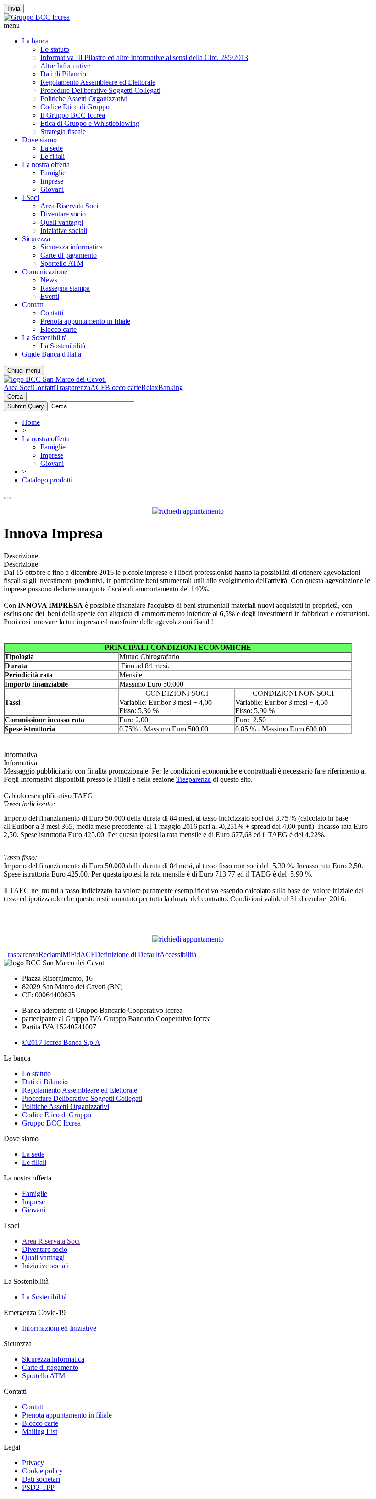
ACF (97, 387)
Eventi (49, 296)
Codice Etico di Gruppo (75, 107)
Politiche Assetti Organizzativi (83, 99)
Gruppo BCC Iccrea (51, 1123)
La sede (51, 148)
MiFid (71, 954)
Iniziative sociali (63, 230)
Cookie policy (42, 1471)
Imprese (51, 181)
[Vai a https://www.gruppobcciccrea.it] (37, 17)
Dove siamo (39, 140)
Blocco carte (58, 329)
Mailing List (39, 1431)
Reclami (50, 954)
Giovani (52, 189)
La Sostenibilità (44, 337)
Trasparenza (72, 387)
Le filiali (52, 156)
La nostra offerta (46, 164)
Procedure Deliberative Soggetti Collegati (100, 90)
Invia (13, 8)
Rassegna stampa (65, 288)
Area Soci (18, 387)
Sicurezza (36, 239)
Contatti (33, 304)
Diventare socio (63, 214)
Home (31, 422)
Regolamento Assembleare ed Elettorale (97, 82)
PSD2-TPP (38, 1487)
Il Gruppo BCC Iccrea (72, 115)
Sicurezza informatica (71, 247)
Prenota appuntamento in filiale (85, 321)
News (48, 280)
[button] (188, 26)
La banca (35, 41)
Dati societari (41, 1479)
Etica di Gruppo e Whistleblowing (89, 123)
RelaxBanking (162, 387)
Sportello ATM (61, 263)
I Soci (30, 197)
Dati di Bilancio (63, 74)
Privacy (33, 1463)
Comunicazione (44, 272)
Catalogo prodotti (47, 480)
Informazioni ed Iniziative (59, 1328)
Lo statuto (54, 49)
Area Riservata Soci (69, 206)
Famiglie (53, 173)
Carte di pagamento (68, 255)
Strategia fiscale (63, 131)
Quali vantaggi (61, 222)
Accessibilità (178, 954)
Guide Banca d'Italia (51, 354)
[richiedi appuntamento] (188, 511)
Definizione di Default (127, 954)
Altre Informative (65, 66)
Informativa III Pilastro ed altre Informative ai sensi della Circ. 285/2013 (144, 57)
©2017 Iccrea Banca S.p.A (61, 1042)
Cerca (15, 396)
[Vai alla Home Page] (55, 379)
